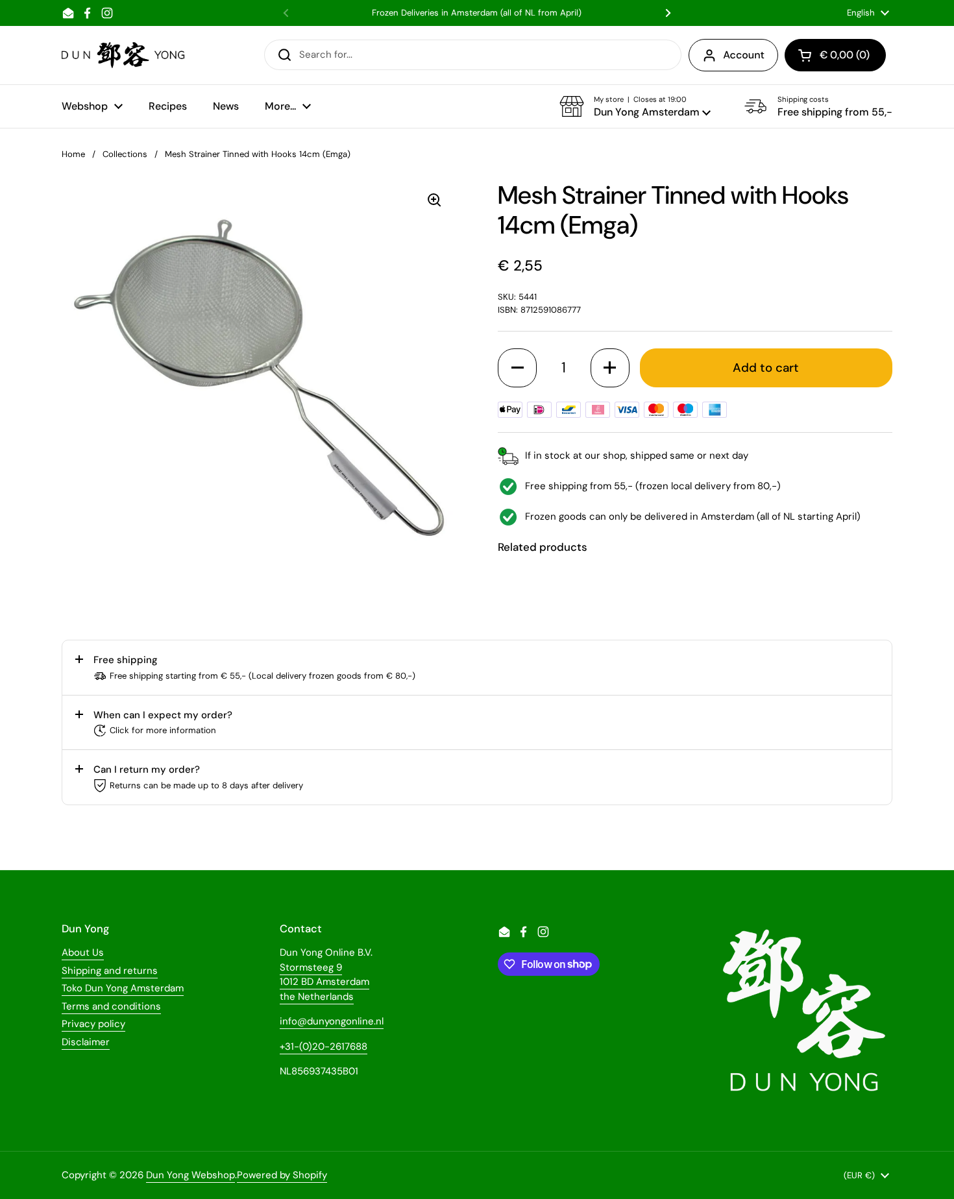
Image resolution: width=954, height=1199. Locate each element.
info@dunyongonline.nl (332, 1021)
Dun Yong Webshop (190, 1175)
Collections (125, 154)
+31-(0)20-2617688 (323, 1046)
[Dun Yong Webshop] (124, 55)
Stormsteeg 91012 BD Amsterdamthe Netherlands (324, 982)
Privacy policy (93, 1023)
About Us (83, 952)
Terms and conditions (111, 1006)
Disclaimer (86, 1042)
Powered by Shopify (282, 1175)
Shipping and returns (110, 970)
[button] (635, 106)
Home (73, 154)
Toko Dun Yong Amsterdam (123, 988)
